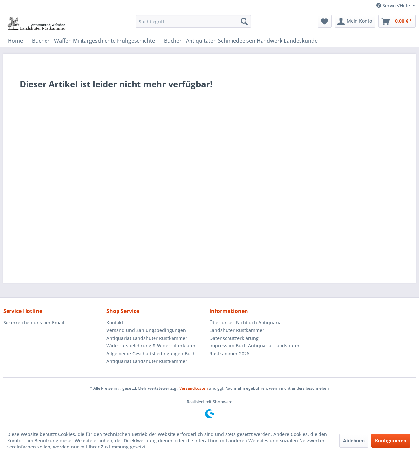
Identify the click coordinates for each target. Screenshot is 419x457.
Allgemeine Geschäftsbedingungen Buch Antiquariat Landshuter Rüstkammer (151, 357)
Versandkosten (193, 388)
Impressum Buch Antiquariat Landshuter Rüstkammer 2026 (255, 350)
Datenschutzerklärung (234, 338)
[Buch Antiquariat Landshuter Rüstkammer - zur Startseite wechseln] (37, 23)
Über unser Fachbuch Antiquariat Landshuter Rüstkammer (246, 326)
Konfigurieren (390, 440)
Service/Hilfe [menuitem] (396, 5)
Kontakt (114, 322)
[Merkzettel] (325, 21)
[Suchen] (244, 21)
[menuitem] (193, 21)
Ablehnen (354, 440)
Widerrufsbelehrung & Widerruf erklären (151, 346)
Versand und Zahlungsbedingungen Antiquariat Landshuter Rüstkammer (146, 334)
